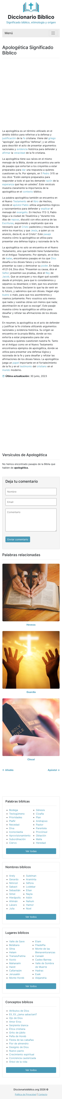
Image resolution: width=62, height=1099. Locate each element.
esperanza (8, 184)
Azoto (12, 959)
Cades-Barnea (43, 959)
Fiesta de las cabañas (21, 1039)
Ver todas (31, 851)
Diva (11, 828)
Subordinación (17, 839)
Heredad (41, 842)
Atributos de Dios (19, 1010)
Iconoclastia (16, 831)
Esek (38, 974)
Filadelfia (40, 945)
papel (16, 362)
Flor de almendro (19, 1043)
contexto (28, 191)
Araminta (31, 879)
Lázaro (13, 904)
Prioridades (15, 817)
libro (36, 201)
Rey (48, 272)
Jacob (5, 276)
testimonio (26, 366)
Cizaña (40, 813)
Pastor (39, 824)
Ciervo (13, 842)
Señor (5, 272)
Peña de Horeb (17, 1036)
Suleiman (31, 875)
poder (44, 265)
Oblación (41, 835)
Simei (12, 893)
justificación (9, 138)
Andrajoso (42, 820)
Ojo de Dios (16, 1018)
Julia (11, 908)
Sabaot (13, 886)
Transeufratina (17, 955)
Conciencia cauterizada (22, 1058)
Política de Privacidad (25, 1094)
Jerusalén (14, 974)
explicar (45, 208)
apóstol (17, 204)
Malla (39, 839)
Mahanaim (15, 963)
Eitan (29, 890)
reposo (15, 219)
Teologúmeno (17, 813)
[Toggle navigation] (53, 33)
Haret (12, 966)
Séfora (30, 883)
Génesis (40, 810)
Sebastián (14, 890)
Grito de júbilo (17, 1032)
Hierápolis (15, 897)
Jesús (34, 230)
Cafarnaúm (15, 970)
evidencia (22, 149)
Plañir (12, 820)
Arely (12, 875)
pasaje (47, 234)
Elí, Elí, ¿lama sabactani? (23, 1014)
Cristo (25, 226)
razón (49, 180)
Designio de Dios (19, 1047)
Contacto (42, 1094)
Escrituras (8, 223)
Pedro (46, 173)
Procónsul (41, 831)
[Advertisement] (31, 92)
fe (24, 138)
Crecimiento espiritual (21, 1054)
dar (24, 169)
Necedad (14, 824)
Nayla (29, 893)
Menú (9, 33)
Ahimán (13, 901)
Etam (38, 941)
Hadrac (39, 970)
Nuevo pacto (16, 1050)
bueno (5, 294)
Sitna (12, 948)
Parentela (41, 828)
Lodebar (31, 886)
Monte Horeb (16, 977)
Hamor (30, 904)
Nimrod (13, 883)
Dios (53, 258)
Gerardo (14, 879)
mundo (6, 369)
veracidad (19, 152)
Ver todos (31, 916)
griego (52, 138)
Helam (12, 952)
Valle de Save (17, 941)
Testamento (19, 201)
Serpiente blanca (18, 1025)
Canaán (39, 955)
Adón (29, 897)
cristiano (42, 366)
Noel (28, 908)
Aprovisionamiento (20, 835)
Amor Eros (15, 1021)
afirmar (6, 152)
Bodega (13, 810)
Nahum (30, 901)
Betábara (14, 945)
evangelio (22, 212)
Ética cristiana (17, 1028)
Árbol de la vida (18, 1061)
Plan (38, 817)
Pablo (25, 204)
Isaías (9, 258)
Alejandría (40, 977)
